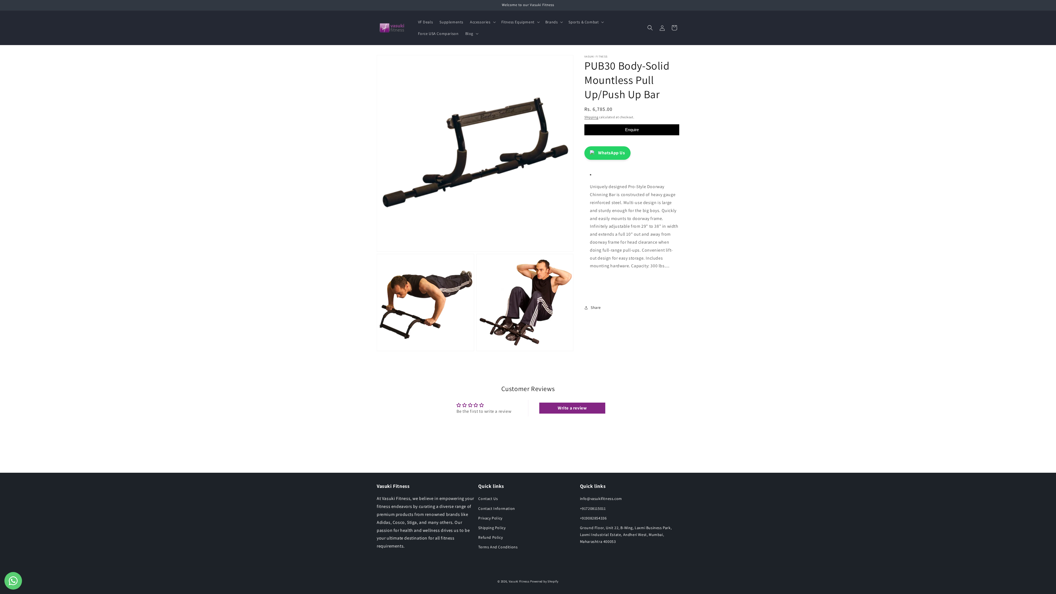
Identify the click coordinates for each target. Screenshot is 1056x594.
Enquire (632, 129)
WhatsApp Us (611, 153)
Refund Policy (490, 537)
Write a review (572, 408)
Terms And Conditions (498, 546)
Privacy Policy (490, 518)
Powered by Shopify (544, 581)
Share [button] (596, 307)
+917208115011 (593, 508)
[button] (482, 22)
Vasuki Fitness (519, 581)
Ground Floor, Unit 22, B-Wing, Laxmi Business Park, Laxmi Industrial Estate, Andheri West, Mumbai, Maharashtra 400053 (626, 534)
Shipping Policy (491, 527)
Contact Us (488, 498)
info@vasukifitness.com (601, 498)
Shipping (591, 117)
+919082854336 (593, 518)
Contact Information (496, 508)
